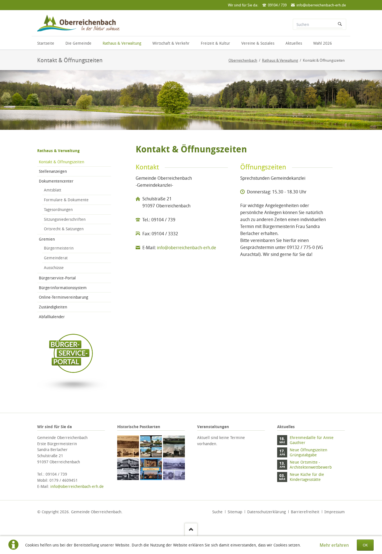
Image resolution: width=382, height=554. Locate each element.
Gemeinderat (56, 257)
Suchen (340, 24)
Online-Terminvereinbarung (63, 297)
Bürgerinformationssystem (63, 287)
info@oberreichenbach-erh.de (186, 247)
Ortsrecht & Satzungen (64, 228)
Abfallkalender (52, 316)
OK (365, 545)
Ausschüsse (54, 267)
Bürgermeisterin (59, 248)
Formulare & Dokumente (66, 199)
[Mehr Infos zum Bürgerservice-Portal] (72, 394)
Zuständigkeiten (53, 307)
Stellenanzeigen (53, 171)
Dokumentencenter (56, 181)
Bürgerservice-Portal (57, 277)
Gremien (47, 239)
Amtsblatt (52, 190)
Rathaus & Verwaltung (58, 150)
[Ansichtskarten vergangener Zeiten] (128, 446)
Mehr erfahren (334, 545)
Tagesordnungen (58, 209)
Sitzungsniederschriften (65, 219)
